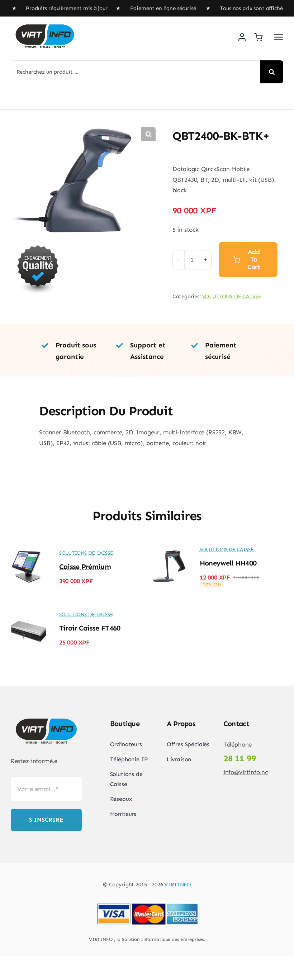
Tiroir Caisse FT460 (89, 628)
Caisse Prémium (85, 566)
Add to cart (253, 259)
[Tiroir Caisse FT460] (29, 616)
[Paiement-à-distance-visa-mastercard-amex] (147, 903)
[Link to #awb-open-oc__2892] (278, 37)
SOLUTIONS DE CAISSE (231, 296)
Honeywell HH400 (228, 563)
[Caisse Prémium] (29, 551)
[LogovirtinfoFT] (45, 23)
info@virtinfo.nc (245, 772)
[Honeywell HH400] (169, 551)
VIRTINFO (177, 884)
